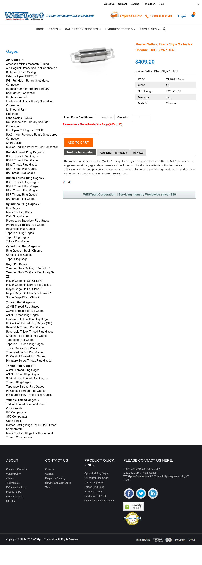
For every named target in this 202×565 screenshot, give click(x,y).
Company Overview (16, 469)
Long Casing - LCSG (19, 118)
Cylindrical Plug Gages (22, 204)
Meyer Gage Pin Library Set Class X (28, 285)
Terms (48, 487)
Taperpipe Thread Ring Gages (25, 386)
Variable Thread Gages (21, 400)
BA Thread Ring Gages (20, 199)
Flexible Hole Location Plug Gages (27, 319)
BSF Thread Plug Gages (21, 169)
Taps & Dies (150, 29)
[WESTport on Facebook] (129, 493)
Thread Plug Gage (94, 482)
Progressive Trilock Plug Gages (25, 225)
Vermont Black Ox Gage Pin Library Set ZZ (30, 274)
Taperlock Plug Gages (20, 233)
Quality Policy (13, 473)
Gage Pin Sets (16, 264)
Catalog (135, 4)
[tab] (80, 152)
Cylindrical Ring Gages (22, 246)
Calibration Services (83, 29)
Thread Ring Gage (94, 487)
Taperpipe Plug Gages (20, 340)
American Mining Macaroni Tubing (27, 64)
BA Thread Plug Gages (20, 173)
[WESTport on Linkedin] (152, 493)
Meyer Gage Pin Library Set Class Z (28, 293)
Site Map (11, 501)
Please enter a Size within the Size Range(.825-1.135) (92, 124)
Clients (10, 478)
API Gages (13, 60)
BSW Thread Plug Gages (21, 164)
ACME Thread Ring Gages (22, 370)
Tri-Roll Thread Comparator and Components (26, 406)
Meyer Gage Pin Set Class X (24, 280)
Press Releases (14, 496)
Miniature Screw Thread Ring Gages (29, 395)
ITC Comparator (16, 412)
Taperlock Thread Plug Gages (25, 344)
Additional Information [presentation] (113, 152)
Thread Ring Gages (19, 366)
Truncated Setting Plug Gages (25, 352)
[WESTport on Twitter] (141, 493)
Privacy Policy (13, 492)
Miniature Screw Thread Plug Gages (28, 360)
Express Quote (131, 16)
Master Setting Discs (19, 212)
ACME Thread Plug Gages (22, 306)
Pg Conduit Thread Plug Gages (25, 356)
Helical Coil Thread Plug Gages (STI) (29, 323)
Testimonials (13, 483)
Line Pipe (12, 114)
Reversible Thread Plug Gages (25, 327)
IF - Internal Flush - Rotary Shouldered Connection (30, 103)
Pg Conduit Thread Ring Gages (25, 390)
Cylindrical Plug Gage (96, 473)
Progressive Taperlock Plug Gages (27, 220)
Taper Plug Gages (17, 237)
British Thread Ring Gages (24, 178)
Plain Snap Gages (17, 216)
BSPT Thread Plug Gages (22, 156)
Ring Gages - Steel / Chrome (24, 250)
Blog (161, 4)
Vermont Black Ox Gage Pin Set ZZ (28, 268)
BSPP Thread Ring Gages (22, 186)
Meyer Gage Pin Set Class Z (24, 289)
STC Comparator (16, 416)
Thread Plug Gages (19, 302)
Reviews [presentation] (138, 152)
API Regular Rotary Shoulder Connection (31, 68)
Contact (122, 4)
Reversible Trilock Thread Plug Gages (29, 331)
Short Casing (14, 143)
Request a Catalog (55, 478)
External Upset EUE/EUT (21, 76)
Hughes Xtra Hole (17, 97)
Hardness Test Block (95, 496)
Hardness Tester (93, 491)
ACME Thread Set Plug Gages (25, 311)
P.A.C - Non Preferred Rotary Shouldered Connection (31, 136)
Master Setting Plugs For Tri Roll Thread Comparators (31, 427)
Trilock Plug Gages (18, 241)
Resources (149, 4)
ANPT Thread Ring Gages (22, 374)
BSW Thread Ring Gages (22, 190)
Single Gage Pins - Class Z (23, 297)
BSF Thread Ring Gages (21, 194)
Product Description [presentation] (80, 152)
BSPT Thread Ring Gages (22, 182)
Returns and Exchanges (58, 483)
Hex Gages (13, 208)
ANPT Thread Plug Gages (22, 315)
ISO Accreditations (16, 487)
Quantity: (123, 117)
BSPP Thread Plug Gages (22, 160)
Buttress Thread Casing (21, 72)
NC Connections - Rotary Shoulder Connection (27, 124)
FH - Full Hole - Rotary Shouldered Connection (28, 82)
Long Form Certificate (78, 117)
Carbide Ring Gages (19, 255)
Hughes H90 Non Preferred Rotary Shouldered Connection (27, 91)
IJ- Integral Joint (16, 109)
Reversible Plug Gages (20, 229)
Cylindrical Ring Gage (96, 478)
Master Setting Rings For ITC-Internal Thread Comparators (29, 435)
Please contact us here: (148, 460)
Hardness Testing (121, 29)
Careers (49, 469)
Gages (55, 29)
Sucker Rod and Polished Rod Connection (32, 147)
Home (40, 29)
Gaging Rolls (14, 421)
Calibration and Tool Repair (99, 500)
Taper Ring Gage (17, 259)
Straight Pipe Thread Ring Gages (27, 378)
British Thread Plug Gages (24, 152)
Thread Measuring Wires (21, 348)
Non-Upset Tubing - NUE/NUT (25, 130)
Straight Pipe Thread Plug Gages (26, 335)
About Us (109, 4)
